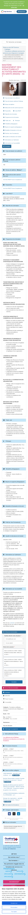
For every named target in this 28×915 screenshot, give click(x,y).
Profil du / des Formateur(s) (12, 133)
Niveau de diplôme (9, 104)
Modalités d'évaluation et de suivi (13, 130)
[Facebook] (9, 813)
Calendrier (7, 695)
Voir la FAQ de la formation (11, 687)
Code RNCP (18, 110)
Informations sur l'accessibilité (12, 143)
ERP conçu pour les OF (14, 819)
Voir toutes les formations (12, 805)
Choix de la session (8, 647)
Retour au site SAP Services (11, 47)
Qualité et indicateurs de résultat (13, 136)
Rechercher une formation (14, 42)
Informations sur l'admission (12, 139)
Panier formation (9, 699)
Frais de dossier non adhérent (12, 98)
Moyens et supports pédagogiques (13, 127)
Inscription (7, 146)
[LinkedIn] (18, 813)
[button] (15, 11)
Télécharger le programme (11, 729)
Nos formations (13, 860)
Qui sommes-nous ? (14, 857)
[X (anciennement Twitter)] (14, 813)
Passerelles (8, 110)
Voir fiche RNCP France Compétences (12, 179)
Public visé (8, 120)
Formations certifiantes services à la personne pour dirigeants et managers (13, 709)
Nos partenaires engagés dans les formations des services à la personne (14, 864)
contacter (12, 622)
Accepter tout (14, 903)
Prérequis (17, 120)
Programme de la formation (12, 117)
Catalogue (7, 49)
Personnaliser (14, 907)
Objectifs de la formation (11, 114)
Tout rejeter (14, 911)
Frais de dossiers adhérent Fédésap (14, 101)
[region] (14, 900)
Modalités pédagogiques (11, 123)
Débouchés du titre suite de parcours (14, 107)
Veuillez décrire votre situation (12, 635)
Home (15, 854)
